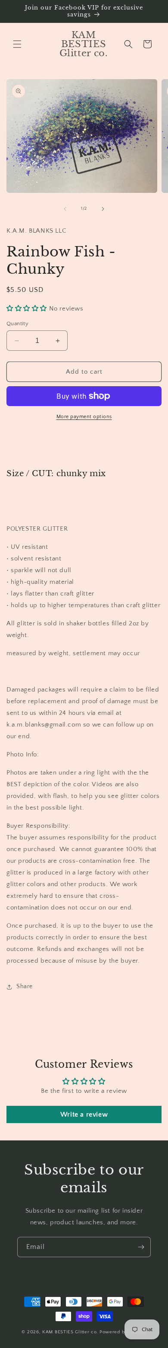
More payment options (84, 416)
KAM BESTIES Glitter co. (70, 1332)
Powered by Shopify (123, 1332)
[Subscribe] (140, 1247)
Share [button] (24, 986)
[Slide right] (102, 208)
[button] (17, 44)
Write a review (84, 1114)
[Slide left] (65, 208)
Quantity (17, 323)
